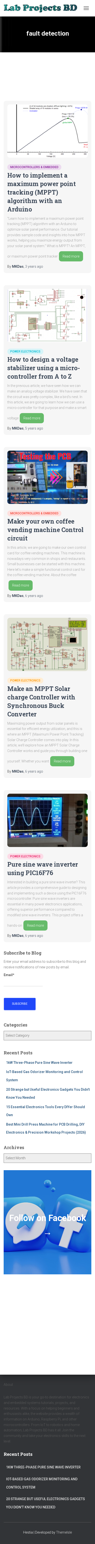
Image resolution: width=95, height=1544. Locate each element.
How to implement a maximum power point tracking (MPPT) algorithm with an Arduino (41, 192)
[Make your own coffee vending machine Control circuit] (47, 477)
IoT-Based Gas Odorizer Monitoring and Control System (41, 1483)
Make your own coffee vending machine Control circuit (45, 529)
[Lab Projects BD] (42, 8)
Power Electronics (25, 351)
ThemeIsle (64, 1532)
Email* (9, 975)
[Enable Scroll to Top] (85, 1534)
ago (34, 266)
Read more (71, 256)
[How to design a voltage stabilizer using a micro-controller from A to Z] (47, 315)
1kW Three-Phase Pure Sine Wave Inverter (39, 1063)
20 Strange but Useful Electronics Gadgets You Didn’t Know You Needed (45, 1503)
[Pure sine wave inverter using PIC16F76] (47, 820)
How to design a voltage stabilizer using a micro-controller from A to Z (43, 367)
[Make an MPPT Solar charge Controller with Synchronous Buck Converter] (47, 644)
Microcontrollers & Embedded (34, 167)
